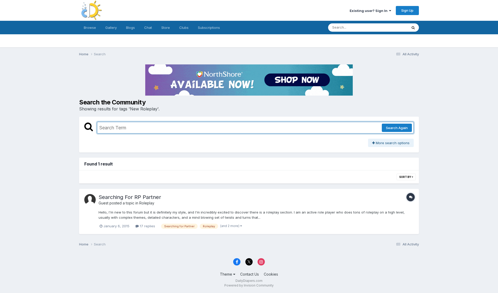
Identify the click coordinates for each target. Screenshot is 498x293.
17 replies (147, 226)
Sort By (405, 176)
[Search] (413, 27)
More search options (392, 143)
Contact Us (249, 274)
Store (165, 27)
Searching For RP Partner (130, 197)
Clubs (184, 27)
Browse (90, 27)
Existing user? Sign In (369, 11)
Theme (226, 274)
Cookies (271, 274)
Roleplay (146, 203)
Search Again (397, 128)
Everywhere (391, 27)
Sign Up (407, 10)
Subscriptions (209, 27)
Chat (148, 27)
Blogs (130, 27)
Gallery (111, 27)
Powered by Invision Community (249, 285)
